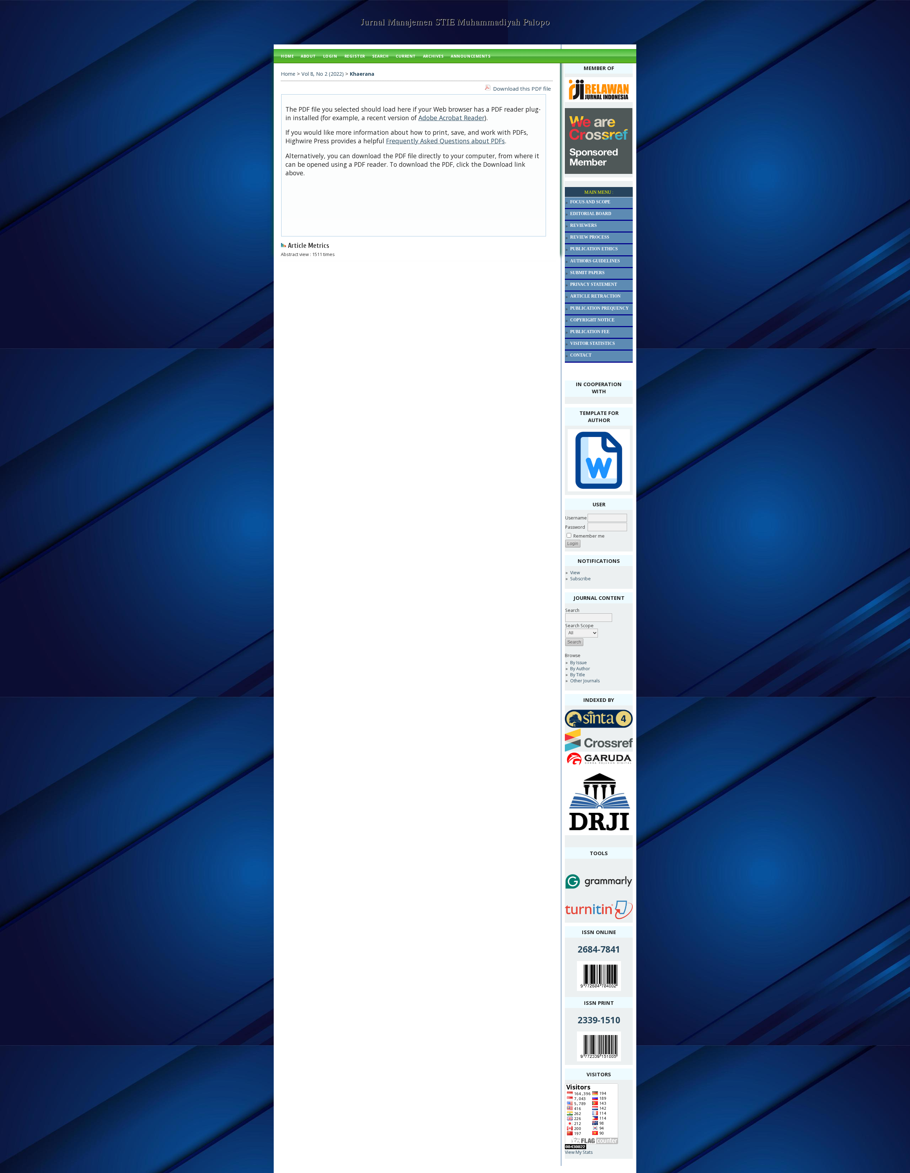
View (575, 573)
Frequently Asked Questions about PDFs (445, 141)
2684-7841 (599, 949)
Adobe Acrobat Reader (451, 117)
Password (575, 527)
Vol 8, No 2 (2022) (322, 73)
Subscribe (580, 579)
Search (380, 56)
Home (287, 56)
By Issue (578, 663)
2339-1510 (599, 1020)
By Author (580, 669)
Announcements (471, 56)
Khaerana (362, 73)
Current (406, 56)
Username (576, 518)
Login (330, 56)
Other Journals (585, 681)
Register (354, 56)
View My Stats (579, 1152)
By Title (577, 675)
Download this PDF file (522, 88)
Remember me (589, 536)
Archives (433, 56)
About (308, 56)
